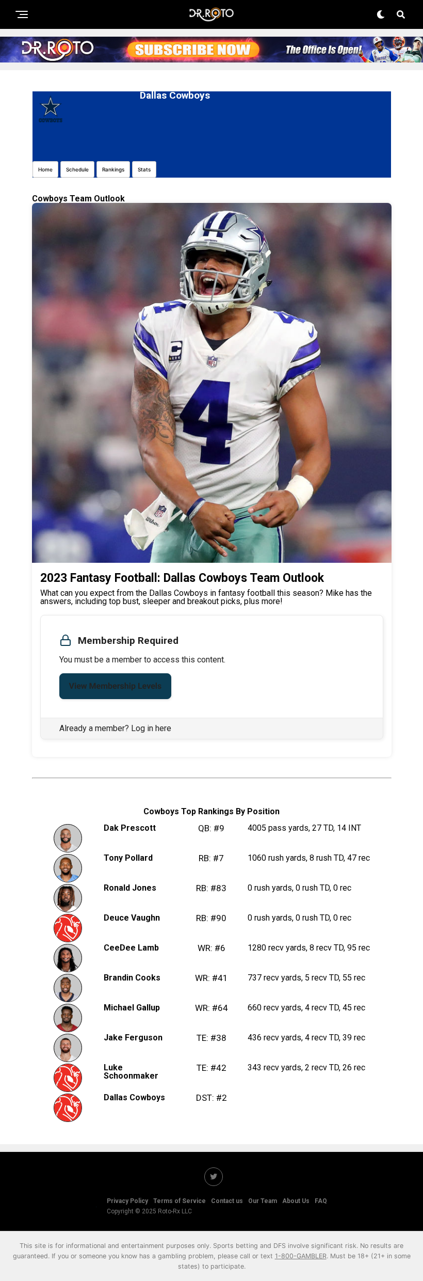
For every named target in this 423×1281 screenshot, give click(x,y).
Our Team (262, 1201)
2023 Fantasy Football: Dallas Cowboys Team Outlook (182, 578)
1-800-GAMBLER (301, 1256)
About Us (296, 1201)
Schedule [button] (77, 169)
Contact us (227, 1201)
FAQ (321, 1201)
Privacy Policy (127, 1201)
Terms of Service (179, 1201)
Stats (144, 169)
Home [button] (45, 169)
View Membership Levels (115, 686)
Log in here (151, 728)
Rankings (113, 169)
